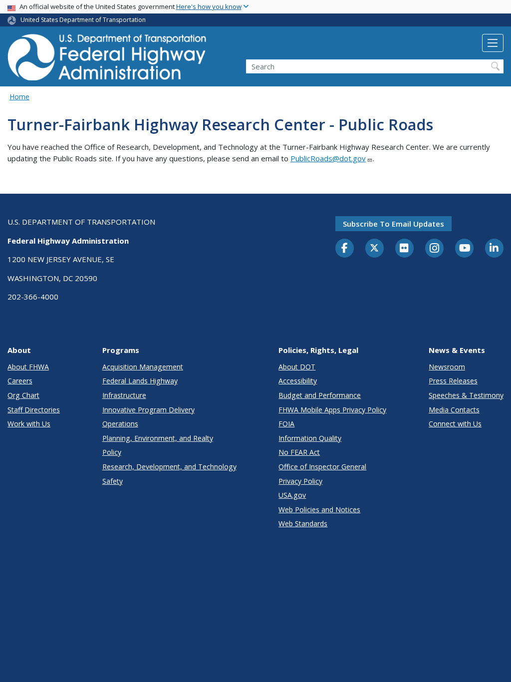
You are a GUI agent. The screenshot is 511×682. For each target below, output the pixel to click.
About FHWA (28, 366)
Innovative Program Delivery (148, 409)
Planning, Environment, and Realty (157, 438)
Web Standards (302, 523)
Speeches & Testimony (466, 395)
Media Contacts (454, 409)
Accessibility (297, 380)
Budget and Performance (319, 395)
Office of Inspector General (322, 466)
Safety (112, 481)
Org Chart (23, 395)
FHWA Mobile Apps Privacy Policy (332, 409)
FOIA (286, 423)
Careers (19, 380)
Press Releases (453, 380)
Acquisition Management (142, 366)
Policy (111, 452)
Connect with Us (455, 423)
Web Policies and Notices (319, 509)
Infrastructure (124, 395)
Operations (120, 423)
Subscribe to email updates (393, 224)
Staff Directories (33, 409)
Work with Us (28, 423)
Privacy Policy (300, 481)
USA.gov (292, 495)
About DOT (296, 366)
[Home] (107, 60)
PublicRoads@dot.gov (328, 158)
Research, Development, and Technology (169, 466)
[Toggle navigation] (493, 43)
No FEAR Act (299, 452)
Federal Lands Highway (140, 380)
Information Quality (309, 438)
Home (19, 96)
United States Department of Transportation (83, 19)
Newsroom (447, 366)
